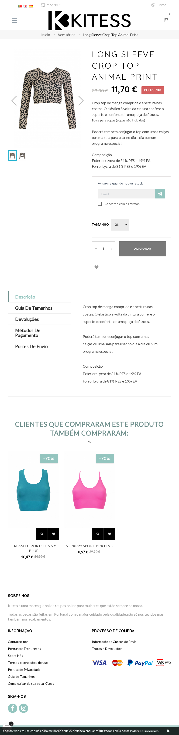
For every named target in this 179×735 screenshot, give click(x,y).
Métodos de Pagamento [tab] (28, 333)
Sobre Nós (15, 656)
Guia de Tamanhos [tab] (33, 308)
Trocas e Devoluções (107, 649)
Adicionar (142, 248)
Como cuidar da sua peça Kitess (31, 683)
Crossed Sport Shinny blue (33, 548)
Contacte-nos (18, 642)
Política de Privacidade (144, 731)
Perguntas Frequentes (24, 649)
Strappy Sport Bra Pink (89, 546)
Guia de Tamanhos (21, 676)
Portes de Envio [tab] (31, 346)
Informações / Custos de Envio (114, 642)
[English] (25, 5)
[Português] (20, 5)
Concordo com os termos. (122, 204)
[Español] (31, 5)
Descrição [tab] (25, 296)
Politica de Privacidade (24, 669)
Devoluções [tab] (27, 319)
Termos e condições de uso (28, 663)
